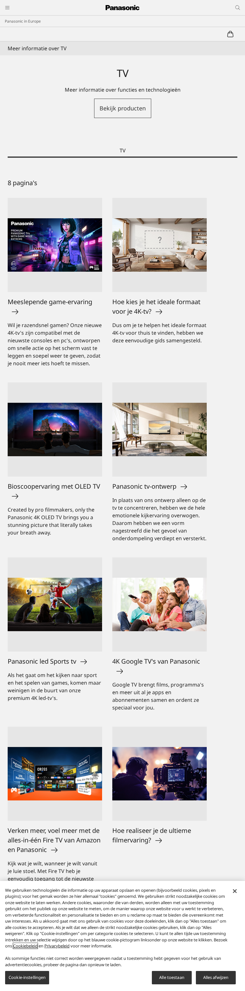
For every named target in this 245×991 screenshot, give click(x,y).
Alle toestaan (171, 977)
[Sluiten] (235, 891)
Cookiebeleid (25, 946)
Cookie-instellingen (27, 977)
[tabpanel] (122, 543)
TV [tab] (123, 150)
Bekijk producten (123, 108)
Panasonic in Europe (23, 21)
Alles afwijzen (216, 977)
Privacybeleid (57, 946)
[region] (122, 936)
